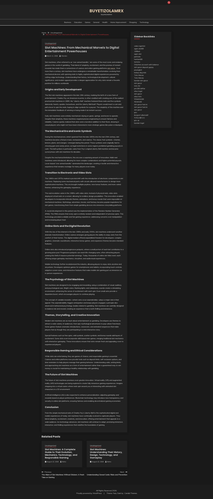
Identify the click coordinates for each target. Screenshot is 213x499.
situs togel (138, 91)
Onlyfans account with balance (146, 64)
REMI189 (138, 102)
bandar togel (139, 123)
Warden (64, 56)
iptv (135, 112)
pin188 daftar (139, 88)
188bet (137, 51)
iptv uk (136, 120)
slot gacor (111, 68)
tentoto (137, 62)
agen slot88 (139, 49)
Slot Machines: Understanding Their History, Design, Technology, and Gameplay (106, 453)
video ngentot (139, 46)
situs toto (138, 96)
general (96, 22)
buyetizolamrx (107, 11)
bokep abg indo (140, 72)
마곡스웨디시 (139, 118)
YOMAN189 (139, 99)
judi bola (137, 56)
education (78, 22)
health (104, 22)
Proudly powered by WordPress (89, 493)
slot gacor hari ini (140, 104)
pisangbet (138, 70)
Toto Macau (139, 75)
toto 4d (137, 86)
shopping (133, 22)
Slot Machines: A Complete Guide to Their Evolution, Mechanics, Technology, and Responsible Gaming (61, 453)
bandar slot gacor (141, 80)
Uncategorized (50, 43)
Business (67, 22)
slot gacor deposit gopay (144, 67)
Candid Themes (130, 493)
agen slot (137, 54)
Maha (64, 462)
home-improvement (118, 22)
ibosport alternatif (141, 115)
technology (144, 22)
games (87, 22)
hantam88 (138, 59)
